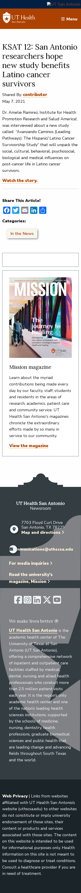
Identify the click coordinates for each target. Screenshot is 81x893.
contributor (35, 95)
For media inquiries (29, 563)
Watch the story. (20, 181)
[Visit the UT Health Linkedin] (37, 602)
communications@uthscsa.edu (42, 549)
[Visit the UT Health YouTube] (57, 602)
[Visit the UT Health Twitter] (47, 602)
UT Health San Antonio (33, 630)
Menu (71, 19)
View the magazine (28, 446)
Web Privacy (15, 796)
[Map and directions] (14, 529)
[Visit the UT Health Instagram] (28, 602)
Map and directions (41, 532)
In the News (22, 233)
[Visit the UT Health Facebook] (18, 602)
